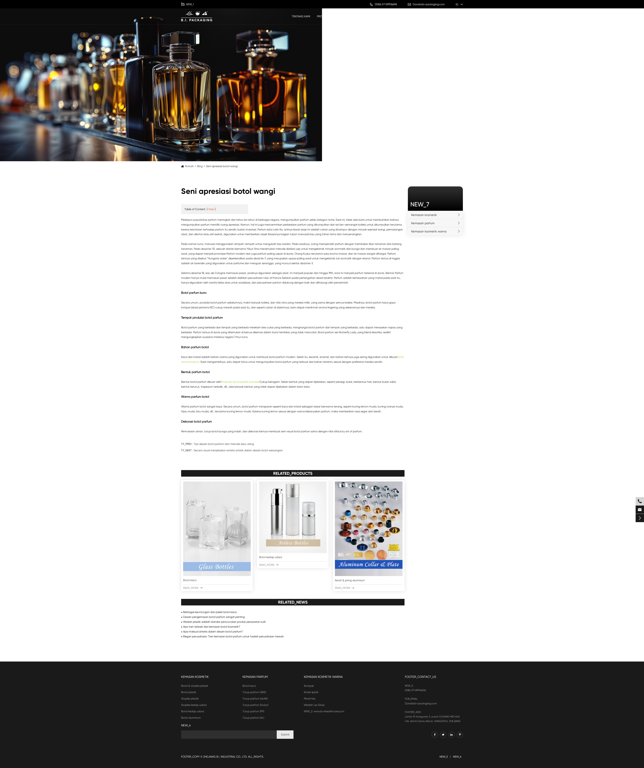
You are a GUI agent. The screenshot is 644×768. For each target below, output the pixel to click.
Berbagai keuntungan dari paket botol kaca (210, 612)
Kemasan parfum (353, 16)
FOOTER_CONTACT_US (420, 676)
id (457, 4)
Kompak (309, 685)
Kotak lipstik (311, 692)
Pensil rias (309, 698)
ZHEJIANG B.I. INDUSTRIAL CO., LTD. (225, 756)
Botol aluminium (191, 717)
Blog (447, 16)
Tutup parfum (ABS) (254, 692)
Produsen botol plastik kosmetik (240, 381)
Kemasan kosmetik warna (419, 16)
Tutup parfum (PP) (253, 711)
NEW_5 (444, 756)
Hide (211, 209)
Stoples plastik (190, 698)
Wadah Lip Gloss (314, 705)
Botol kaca (189, 580)
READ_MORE (192, 587)
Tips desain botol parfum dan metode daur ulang (224, 444)
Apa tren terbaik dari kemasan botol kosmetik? (211, 626)
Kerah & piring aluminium (350, 580)
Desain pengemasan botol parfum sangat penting (214, 617)
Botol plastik (188, 692)
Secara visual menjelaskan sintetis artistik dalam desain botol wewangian (238, 450)
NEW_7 (419, 204)
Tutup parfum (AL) (253, 717)
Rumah (189, 166)
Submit (285, 734)
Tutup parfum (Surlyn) (255, 705)
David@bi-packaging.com (421, 703)
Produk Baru (326, 16)
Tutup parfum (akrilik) (255, 698)
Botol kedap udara (270, 557)
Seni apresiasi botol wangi (222, 166)
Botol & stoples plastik (194, 685)
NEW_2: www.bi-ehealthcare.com (324, 711)
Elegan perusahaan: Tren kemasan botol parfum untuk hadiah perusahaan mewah (233, 636)
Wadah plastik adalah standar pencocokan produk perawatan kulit (224, 621)
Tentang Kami (301, 16)
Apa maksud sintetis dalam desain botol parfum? (213, 631)
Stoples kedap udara (194, 705)
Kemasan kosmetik (383, 16)
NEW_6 (457, 756)
